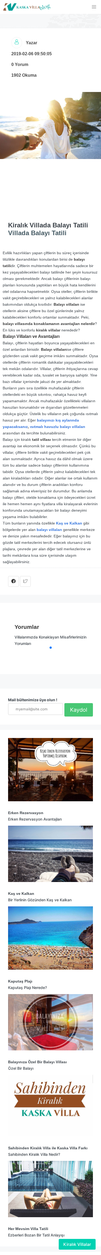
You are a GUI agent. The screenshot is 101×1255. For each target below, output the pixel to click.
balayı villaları (72, 427)
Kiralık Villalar (77, 1244)
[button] (94, 7)
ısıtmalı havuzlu (44, 427)
